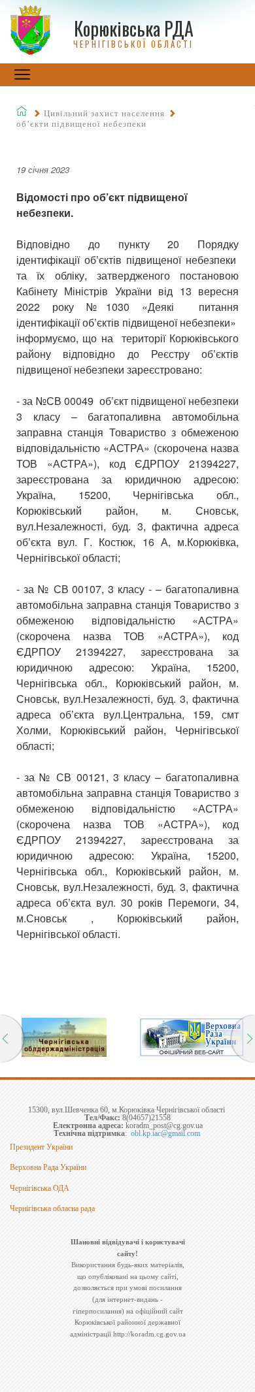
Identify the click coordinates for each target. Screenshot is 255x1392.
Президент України (41, 1147)
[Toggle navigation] (22, 74)
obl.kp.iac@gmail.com (165, 1133)
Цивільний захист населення (104, 113)
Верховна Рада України (48, 1167)
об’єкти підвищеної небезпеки (81, 124)
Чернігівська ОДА (39, 1188)
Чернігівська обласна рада (52, 1208)
